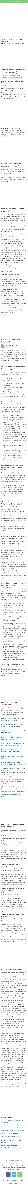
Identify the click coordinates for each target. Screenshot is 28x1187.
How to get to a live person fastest (11, 1125)
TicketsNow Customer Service (10, 1148)
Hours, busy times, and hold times (11, 1128)
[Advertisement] (14, 113)
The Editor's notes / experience (10, 1133)
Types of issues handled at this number (12, 1130)
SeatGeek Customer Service (9, 1145)
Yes (21, 1160)
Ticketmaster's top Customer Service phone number (12, 1121)
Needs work (13, 1163)
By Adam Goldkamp (11, 345)
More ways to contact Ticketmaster (11, 1136)
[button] (26, 1)
